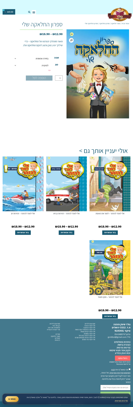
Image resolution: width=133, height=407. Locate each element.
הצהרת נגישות (124, 344)
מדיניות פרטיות (123, 347)
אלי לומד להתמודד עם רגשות (85, 330)
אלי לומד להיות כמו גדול (87, 336)
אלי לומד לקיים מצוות (88, 332)
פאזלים (57, 338)
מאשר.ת (11, 399)
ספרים (58, 334)
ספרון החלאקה (104, 23)
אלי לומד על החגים (88, 339)
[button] (34, 12)
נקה (49, 70)
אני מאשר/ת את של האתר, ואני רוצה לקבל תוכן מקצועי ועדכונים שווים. (115, 376)
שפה (56, 57)
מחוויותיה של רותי (54, 328)
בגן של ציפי (56, 326)
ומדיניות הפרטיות (117, 372)
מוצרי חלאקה (55, 336)
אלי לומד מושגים (89, 334)
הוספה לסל (39, 78)
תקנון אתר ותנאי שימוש (119, 350)
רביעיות (57, 340)
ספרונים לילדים (90, 324)
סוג (56, 64)
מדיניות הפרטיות (121, 400)
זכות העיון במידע (122, 353)
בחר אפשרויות (110, 232)
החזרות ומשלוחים (122, 341)
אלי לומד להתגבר (89, 328)
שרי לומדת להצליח (53, 330)
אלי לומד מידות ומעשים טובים (85, 338)
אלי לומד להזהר (89, 326)
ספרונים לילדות (54, 324)
